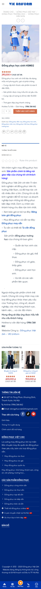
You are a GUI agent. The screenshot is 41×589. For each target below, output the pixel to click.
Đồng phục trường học (13, 14)
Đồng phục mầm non (9, 124)
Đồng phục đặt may (26, 12)
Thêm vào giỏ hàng (25, 111)
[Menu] (3, 4)
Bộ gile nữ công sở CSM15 (10, 372)
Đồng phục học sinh (29, 122)
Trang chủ (8, 12)
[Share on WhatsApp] (4, 132)
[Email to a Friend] (16, 132)
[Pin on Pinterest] (20, 132)
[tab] (20, 145)
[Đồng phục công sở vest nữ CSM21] (30, 360)
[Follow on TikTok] (28, 413)
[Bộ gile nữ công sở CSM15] (10, 360)
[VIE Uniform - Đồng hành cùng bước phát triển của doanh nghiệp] (20, 4)
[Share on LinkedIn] (24, 132)
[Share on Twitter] (12, 132)
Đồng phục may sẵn (12, 223)
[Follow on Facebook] (22, 413)
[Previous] (1, 369)
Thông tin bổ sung (9, 150)
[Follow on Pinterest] (33, 413)
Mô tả (4, 145)
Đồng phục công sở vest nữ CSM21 (30, 372)
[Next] (39, 369)
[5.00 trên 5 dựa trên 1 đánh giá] (20, 72)
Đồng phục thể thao (22, 124)
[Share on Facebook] (8, 132)
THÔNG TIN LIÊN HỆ (11, 392)
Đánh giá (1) (7, 155)
